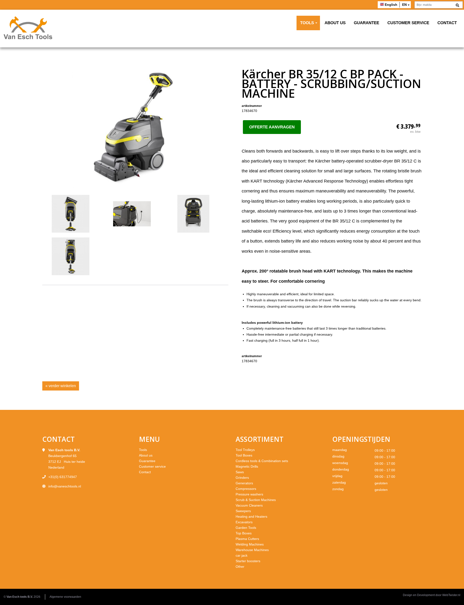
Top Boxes (244, 533)
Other (240, 566)
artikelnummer (252, 106)
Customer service (408, 23)
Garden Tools (246, 528)
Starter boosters (248, 561)
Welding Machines (250, 544)
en (404, 5)
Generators (244, 483)
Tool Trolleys (245, 450)
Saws (240, 472)
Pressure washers (249, 494)
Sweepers (243, 511)
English (391, 5)
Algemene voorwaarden (65, 596)
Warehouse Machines (252, 550)
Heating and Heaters (251, 516)
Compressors (246, 489)
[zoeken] (457, 5)
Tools (307, 23)
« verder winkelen (60, 386)
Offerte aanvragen (272, 127)
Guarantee (366, 23)
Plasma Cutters (247, 539)
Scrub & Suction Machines (256, 500)
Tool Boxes (244, 455)
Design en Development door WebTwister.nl (431, 595)
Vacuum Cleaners (249, 505)
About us (335, 23)
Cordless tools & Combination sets (262, 461)
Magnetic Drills (247, 466)
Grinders (242, 478)
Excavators (244, 522)
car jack (241, 555)
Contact (447, 23)
